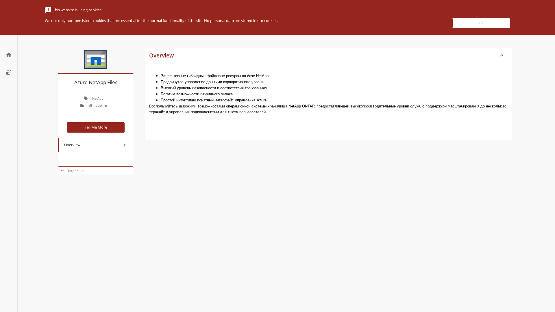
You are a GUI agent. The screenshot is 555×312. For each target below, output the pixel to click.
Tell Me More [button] (96, 127)
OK (481, 22)
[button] (96, 170)
